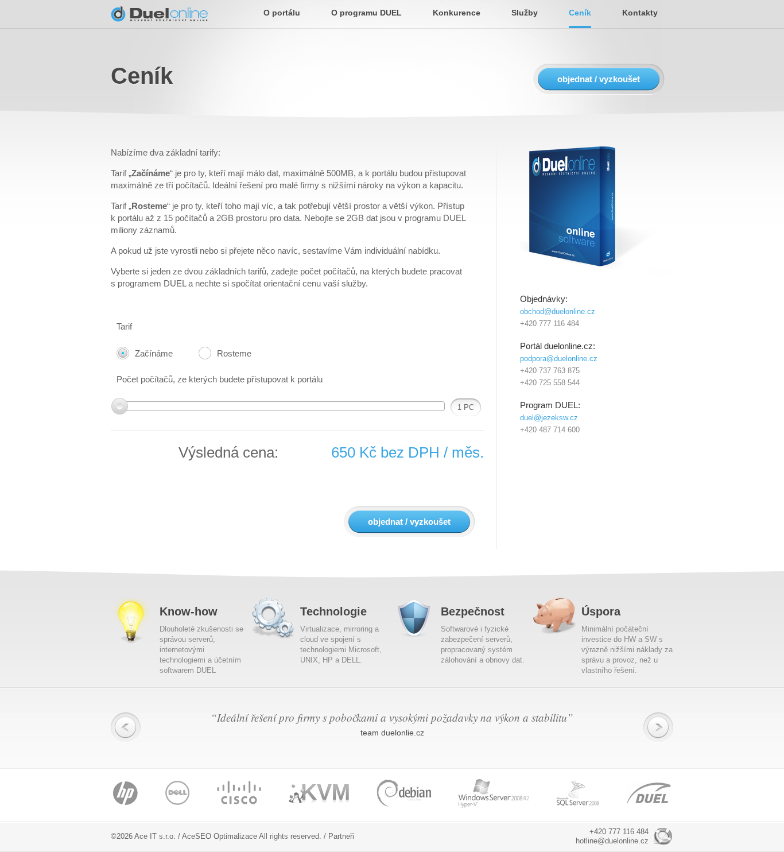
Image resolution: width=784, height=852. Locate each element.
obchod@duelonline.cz (557, 311)
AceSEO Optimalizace (219, 836)
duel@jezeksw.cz (549, 417)
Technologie (333, 611)
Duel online (159, 13)
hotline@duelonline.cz (612, 840)
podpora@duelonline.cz (558, 358)
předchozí (126, 727)
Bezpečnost (472, 611)
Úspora (600, 611)
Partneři (341, 836)
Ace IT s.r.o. (155, 836)
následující (658, 727)
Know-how (189, 611)
